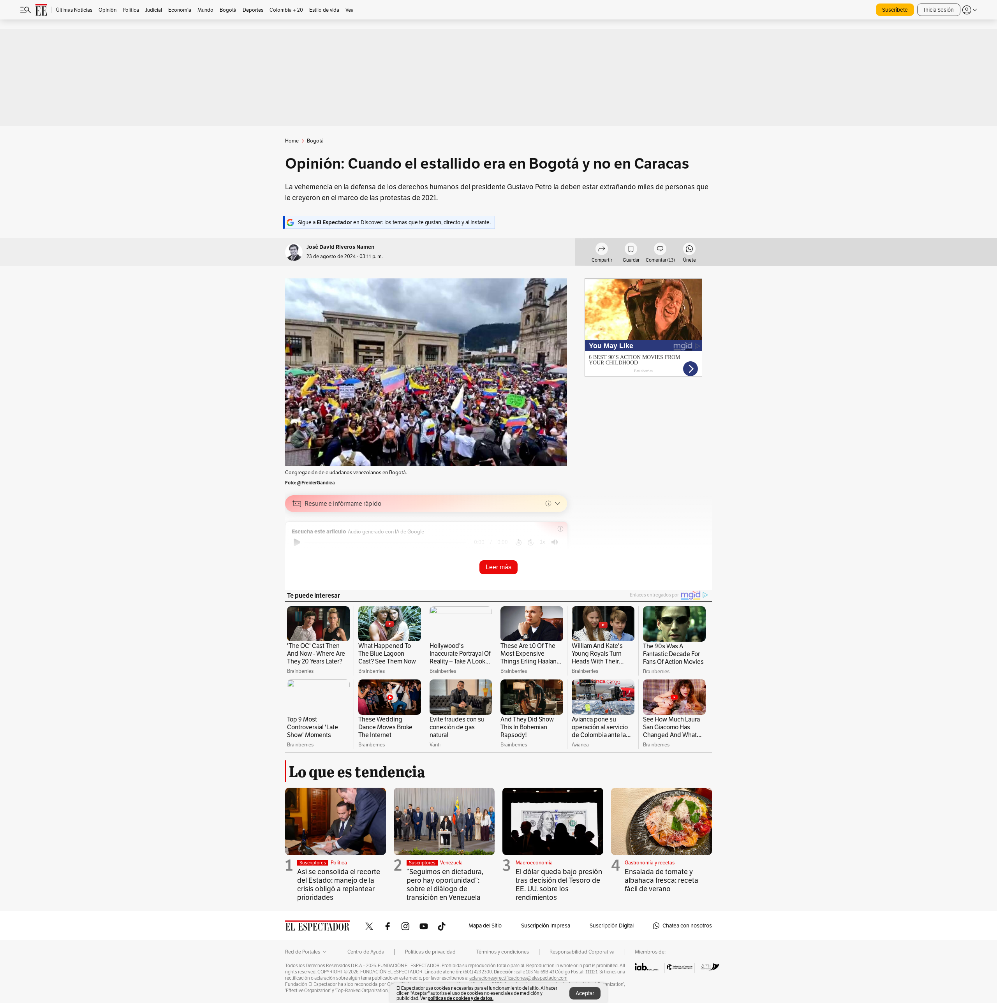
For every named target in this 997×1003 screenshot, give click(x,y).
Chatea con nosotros (687, 925)
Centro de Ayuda (365, 952)
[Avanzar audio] (531, 542)
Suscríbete (895, 9)
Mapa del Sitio (485, 925)
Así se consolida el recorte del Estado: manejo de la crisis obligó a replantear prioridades (338, 884)
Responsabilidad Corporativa (582, 952)
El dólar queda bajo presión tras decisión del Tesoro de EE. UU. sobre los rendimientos (559, 884)
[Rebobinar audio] (518, 542)
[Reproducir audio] (297, 542)
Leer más (498, 567)
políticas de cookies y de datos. (460, 998)
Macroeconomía (534, 862)
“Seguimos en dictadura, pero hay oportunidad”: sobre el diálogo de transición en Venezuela (445, 884)
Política (339, 862)
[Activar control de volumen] (554, 542)
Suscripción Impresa (545, 925)
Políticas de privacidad (430, 952)
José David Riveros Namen (340, 247)
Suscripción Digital (612, 925)
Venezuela (451, 862)
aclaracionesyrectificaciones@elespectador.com (518, 978)
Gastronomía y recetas (650, 862)
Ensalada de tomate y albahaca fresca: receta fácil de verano (661, 880)
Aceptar (585, 993)
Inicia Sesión (939, 9)
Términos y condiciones (502, 952)
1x (542, 542)
